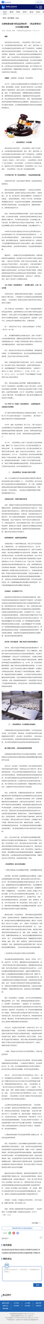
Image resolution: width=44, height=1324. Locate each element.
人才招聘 (27, 1303)
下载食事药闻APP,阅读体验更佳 (22, 1228)
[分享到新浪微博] (14, 1233)
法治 (17, 18)
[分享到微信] (10, 1233)
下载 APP (39, 2)
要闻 (11, 12)
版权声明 (38, 1303)
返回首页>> (5, 1238)
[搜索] (37, 7)
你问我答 (16, 1305)
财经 (25, 12)
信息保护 (38, 1305)
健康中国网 (5, 1303)
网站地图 (5, 1308)
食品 (31, 12)
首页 (5, 12)
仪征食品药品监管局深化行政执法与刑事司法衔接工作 (21, 1250)
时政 (18, 12)
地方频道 (11, 18)
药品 (38, 12)
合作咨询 (27, 1305)
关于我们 (16, 1303)
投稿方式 (5, 1305)
